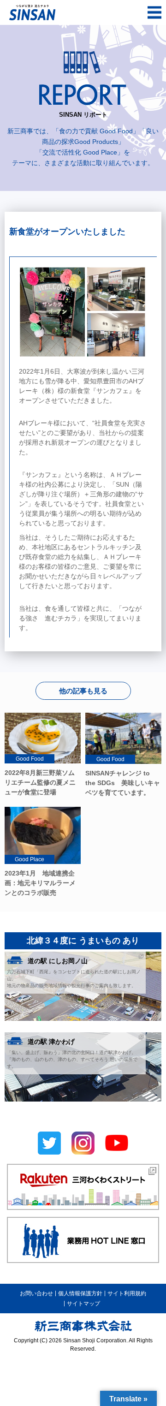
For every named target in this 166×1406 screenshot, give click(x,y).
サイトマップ (83, 1303)
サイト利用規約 (126, 1293)
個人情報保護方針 (80, 1293)
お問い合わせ (36, 1293)
